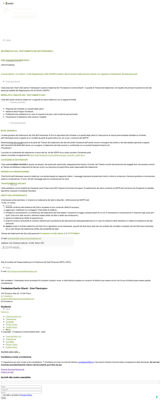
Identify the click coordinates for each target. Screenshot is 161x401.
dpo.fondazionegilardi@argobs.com (22, 271)
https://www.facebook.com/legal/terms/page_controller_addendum (57, 155)
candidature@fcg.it (86, 362)
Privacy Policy (12, 324)
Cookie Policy (11, 327)
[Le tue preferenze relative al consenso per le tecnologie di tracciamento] (157, 397)
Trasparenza (11, 319)
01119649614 (7, 296)
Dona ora (5, 311)
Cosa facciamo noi (13, 316)
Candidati (10, 321)
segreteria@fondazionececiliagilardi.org (24, 238)
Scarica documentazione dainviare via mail (12, 370)
